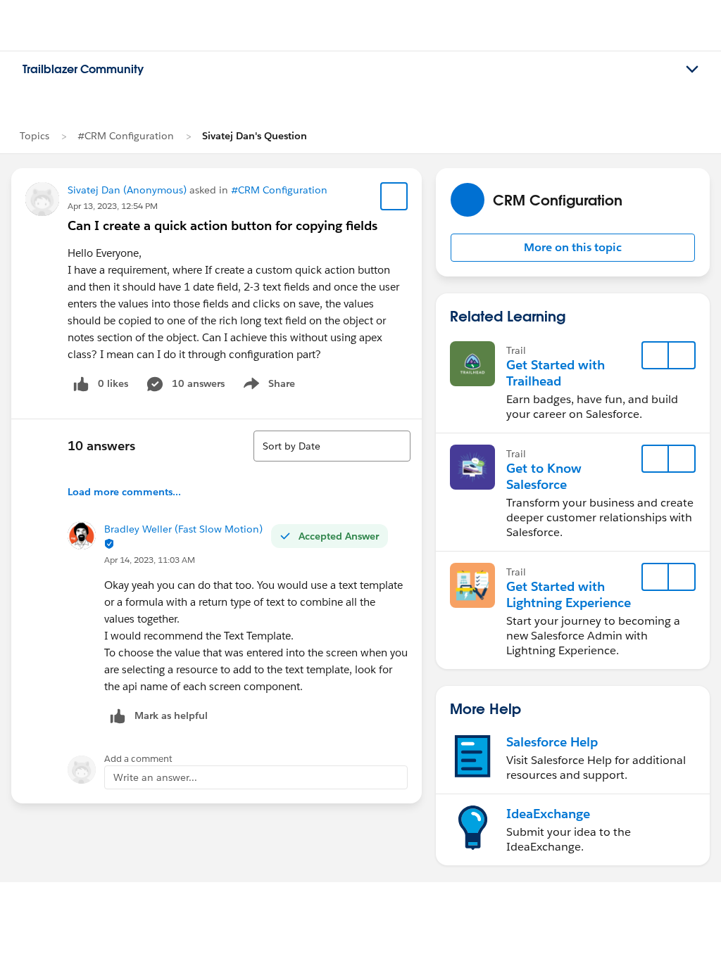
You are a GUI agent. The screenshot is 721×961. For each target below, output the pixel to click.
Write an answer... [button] (155, 777)
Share (267, 386)
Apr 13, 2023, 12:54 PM (113, 206)
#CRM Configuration (125, 135)
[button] (573, 248)
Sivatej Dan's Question (254, 135)
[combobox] (331, 446)
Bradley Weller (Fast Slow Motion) (183, 529)
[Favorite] (394, 196)
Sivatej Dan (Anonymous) (127, 190)
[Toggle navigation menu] (692, 69)
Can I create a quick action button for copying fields (222, 225)
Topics (34, 135)
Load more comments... (124, 491)
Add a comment (138, 759)
